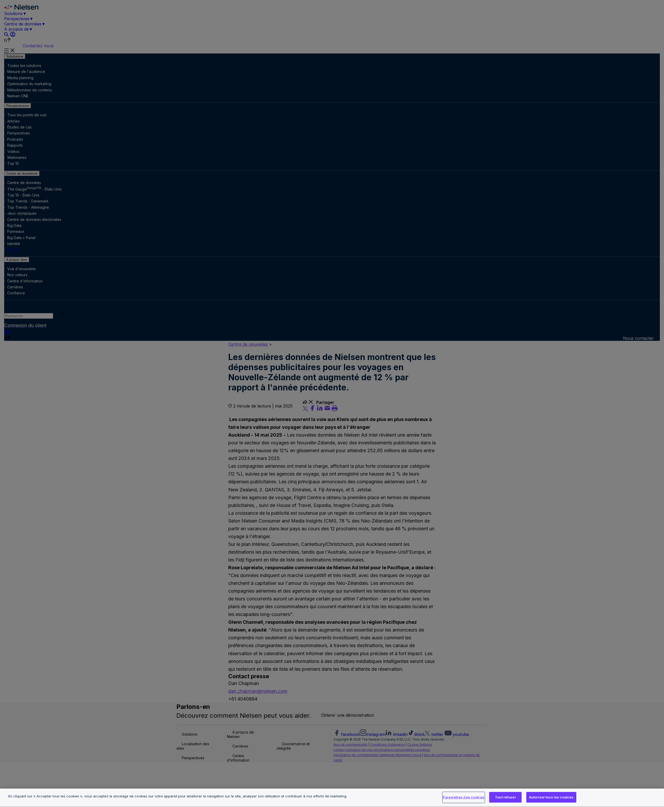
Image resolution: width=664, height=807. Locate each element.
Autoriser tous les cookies (551, 797)
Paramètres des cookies (464, 797)
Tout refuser (505, 797)
